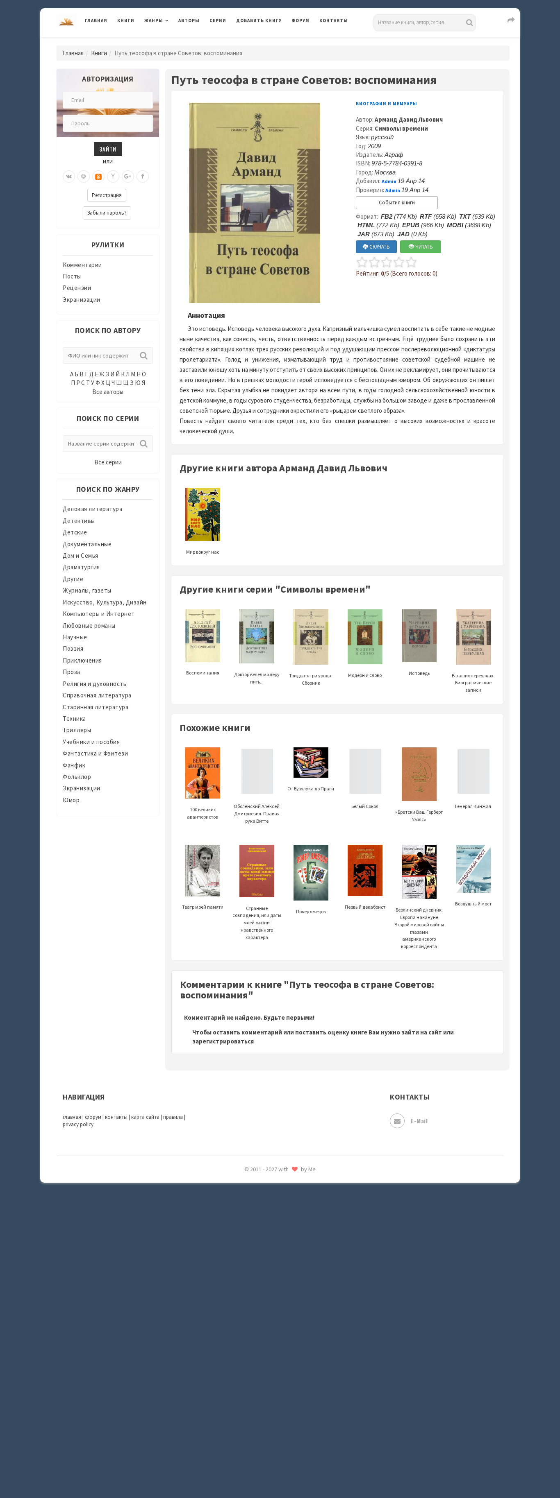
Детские (75, 532)
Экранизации (81, 299)
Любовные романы (89, 625)
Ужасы (246, 1323)
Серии (217, 20)
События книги (397, 202)
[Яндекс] (113, 176)
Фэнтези (249, 1360)
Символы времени (401, 128)
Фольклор (77, 777)
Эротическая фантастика (273, 1433)
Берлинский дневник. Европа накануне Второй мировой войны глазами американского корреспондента (419, 928)
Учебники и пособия (91, 742)
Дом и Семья (80, 555)
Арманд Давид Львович (409, 119)
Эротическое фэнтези (268, 1452)
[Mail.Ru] (83, 176)
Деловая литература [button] (173, 42)
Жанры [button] (153, 20)
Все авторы (107, 392)
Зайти (107, 149)
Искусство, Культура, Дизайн (105, 602)
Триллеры (77, 730)
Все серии (108, 462)
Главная (96, 20)
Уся (242, 1342)
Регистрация (107, 195)
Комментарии (82, 265)
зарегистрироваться (223, 1041)
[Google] (128, 176)
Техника (74, 718)
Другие (73, 579)
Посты (72, 276)
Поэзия (73, 648)
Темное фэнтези (260, 1287)
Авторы (189, 20)
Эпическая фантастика (270, 1397)
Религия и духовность (94, 684)
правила (173, 1116)
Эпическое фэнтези (265, 1415)
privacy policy (78, 1124)
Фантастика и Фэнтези (95, 753)
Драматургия (81, 567)
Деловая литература (265, 42)
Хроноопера (253, 1378)
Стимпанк (251, 1269)
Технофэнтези (257, 1305)
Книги (125, 20)
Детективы (79, 521)
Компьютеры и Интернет (99, 614)
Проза (71, 672)
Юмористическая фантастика (279, 1470)
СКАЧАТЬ (379, 246)
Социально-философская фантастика (291, 1250)
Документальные (87, 544)
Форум (300, 20)
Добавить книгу (259, 20)
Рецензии (77, 288)
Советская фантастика (269, 1214)
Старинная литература (95, 707)
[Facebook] (143, 176)
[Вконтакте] (69, 176)
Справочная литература (97, 695)
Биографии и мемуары (386, 103)
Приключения (82, 660)
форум (93, 1116)
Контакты (333, 20)
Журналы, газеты (87, 590)
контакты (116, 1116)
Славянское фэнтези (266, 1195)
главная (72, 1116)
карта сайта (145, 1116)
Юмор (71, 800)
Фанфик (74, 765)
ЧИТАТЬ (423, 246)
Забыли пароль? (107, 212)
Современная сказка (265, 1232)
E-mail (419, 1120)
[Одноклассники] (98, 176)
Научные (75, 637)
